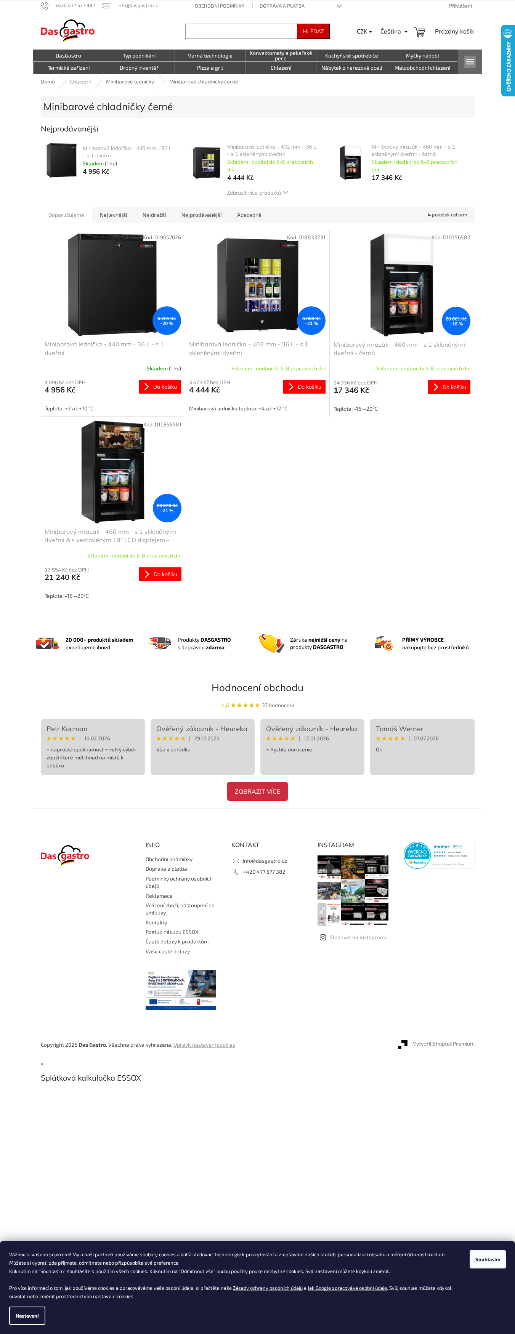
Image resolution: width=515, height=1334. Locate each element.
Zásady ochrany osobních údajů (268, 1288)
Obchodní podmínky (219, 6)
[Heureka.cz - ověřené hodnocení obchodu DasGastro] (439, 855)
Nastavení (27, 1316)
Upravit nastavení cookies (204, 1044)
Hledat (313, 31)
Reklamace (159, 895)
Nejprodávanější (201, 214)
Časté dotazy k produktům (177, 941)
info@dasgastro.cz (265, 860)
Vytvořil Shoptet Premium (444, 1044)
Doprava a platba (282, 6)
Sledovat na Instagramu (359, 937)
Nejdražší (154, 214)
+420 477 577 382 (264, 871)
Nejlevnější (113, 214)
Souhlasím (487, 1259)
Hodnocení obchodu (257, 687)
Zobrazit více (257, 791)
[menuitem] (68, 56)
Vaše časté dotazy (168, 951)
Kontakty (156, 922)
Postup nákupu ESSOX (172, 932)
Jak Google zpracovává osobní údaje (347, 1288)
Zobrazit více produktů (254, 192)
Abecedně (249, 214)
